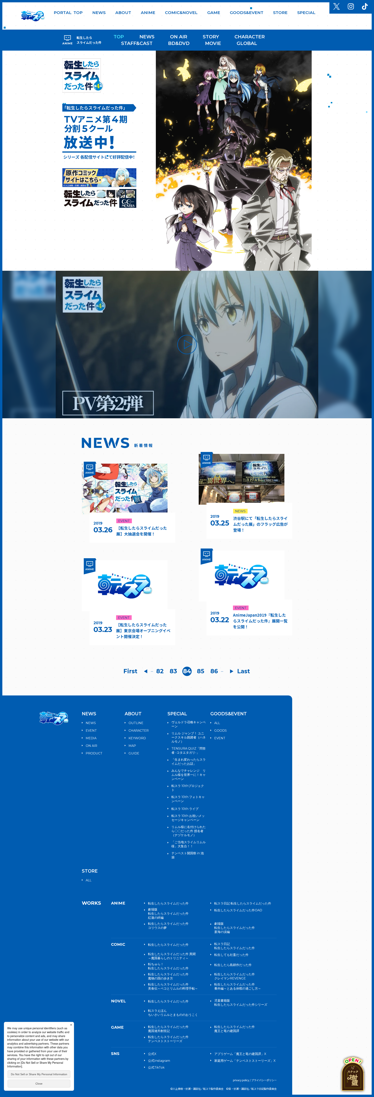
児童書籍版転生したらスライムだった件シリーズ (240, 1002)
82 (160, 671)
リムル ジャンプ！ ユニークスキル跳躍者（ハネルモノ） (188, 737)
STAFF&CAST (137, 43)
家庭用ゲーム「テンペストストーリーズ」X (245, 1061)
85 (200, 671)
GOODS (220, 730)
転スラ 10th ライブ (184, 809)
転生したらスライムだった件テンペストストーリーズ (168, 1039)
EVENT (91, 730)
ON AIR (178, 37)
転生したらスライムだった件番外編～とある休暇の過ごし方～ (237, 986)
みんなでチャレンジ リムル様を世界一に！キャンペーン (188, 775)
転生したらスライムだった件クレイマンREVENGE (234, 976)
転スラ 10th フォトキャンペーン (188, 799)
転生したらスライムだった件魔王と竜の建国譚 (234, 1029)
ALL (217, 723)
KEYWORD (137, 738)
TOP (119, 37)
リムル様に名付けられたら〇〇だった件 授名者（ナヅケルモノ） (188, 831)
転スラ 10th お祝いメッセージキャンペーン (188, 818)
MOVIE (213, 43)
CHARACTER (250, 37)
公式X (152, 1054)
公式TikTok (156, 1067)
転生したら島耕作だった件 (233, 965)
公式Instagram (159, 1061)
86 (214, 671)
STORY (211, 37)
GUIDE (134, 753)
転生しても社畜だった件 (231, 955)
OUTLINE (136, 723)
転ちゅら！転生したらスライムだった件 (168, 966)
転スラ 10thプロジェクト (187, 788)
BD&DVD (179, 43)
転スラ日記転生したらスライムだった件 (234, 946)
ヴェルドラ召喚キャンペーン (188, 724)
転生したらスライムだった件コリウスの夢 (168, 926)
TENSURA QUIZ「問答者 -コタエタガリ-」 (188, 750)
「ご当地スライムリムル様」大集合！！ (188, 844)
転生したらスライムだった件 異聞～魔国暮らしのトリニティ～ (172, 956)
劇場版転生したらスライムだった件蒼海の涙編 (234, 928)
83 (173, 671)
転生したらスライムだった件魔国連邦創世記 (168, 1029)
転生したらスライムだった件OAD (238, 910)
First (130, 671)
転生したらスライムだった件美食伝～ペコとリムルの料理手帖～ (173, 986)
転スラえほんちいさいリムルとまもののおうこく (173, 1013)
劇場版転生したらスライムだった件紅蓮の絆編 (168, 913)
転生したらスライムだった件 (168, 903)
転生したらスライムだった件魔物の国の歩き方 (168, 976)
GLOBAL (247, 43)
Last (243, 671)
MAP (132, 746)
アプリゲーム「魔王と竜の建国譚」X (240, 1054)
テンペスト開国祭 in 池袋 (187, 855)
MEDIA (91, 738)
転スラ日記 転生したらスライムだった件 (242, 903)
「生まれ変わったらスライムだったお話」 (188, 762)
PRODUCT (94, 753)
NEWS (146, 37)
